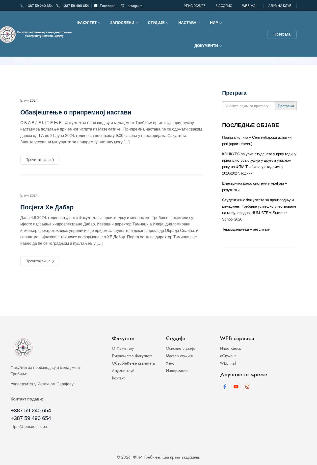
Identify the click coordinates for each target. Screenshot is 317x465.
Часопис (224, 6)
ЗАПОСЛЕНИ (122, 23)
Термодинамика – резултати (246, 229)
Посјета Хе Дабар (47, 207)
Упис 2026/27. (195, 6)
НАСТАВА (187, 23)
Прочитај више (38, 159)
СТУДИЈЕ (156, 23)
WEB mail (250, 6)
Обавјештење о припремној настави (75, 112)
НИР (214, 23)
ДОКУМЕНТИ (206, 46)
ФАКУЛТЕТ (87, 23)
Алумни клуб (279, 6)
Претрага (282, 34)
